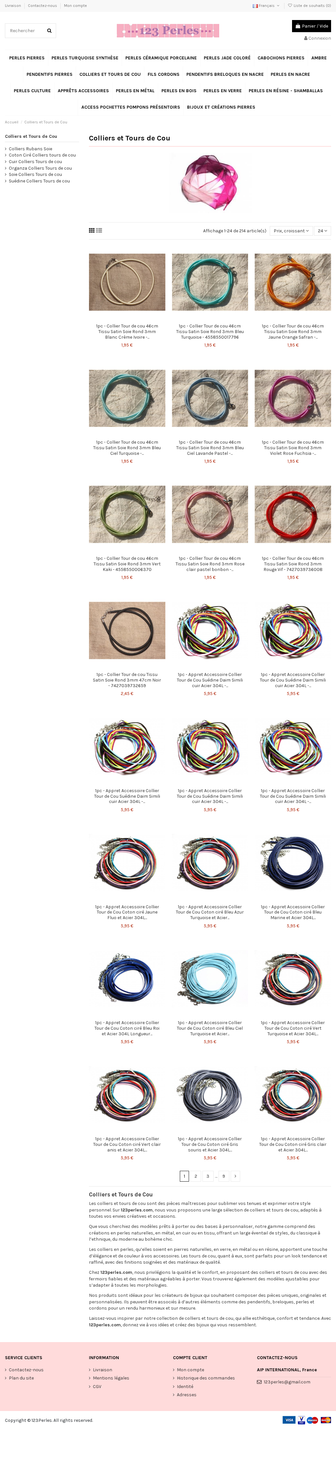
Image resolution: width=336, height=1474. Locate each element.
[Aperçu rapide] (131, 318)
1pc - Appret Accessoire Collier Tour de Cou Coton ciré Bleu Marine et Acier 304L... (293, 912)
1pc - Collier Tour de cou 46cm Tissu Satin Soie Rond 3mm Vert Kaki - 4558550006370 (127, 564)
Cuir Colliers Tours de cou (35, 161)
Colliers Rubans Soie (30, 149)
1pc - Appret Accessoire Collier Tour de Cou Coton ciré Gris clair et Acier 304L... (292, 1144)
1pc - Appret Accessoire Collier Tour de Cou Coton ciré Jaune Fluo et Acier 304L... (127, 912)
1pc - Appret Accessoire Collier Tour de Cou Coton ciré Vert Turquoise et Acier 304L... (293, 1028)
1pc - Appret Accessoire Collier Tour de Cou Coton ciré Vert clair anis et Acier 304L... (127, 1144)
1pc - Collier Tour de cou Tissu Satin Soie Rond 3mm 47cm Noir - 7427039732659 (127, 680)
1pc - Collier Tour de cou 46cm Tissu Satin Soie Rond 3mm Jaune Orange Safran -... (293, 331)
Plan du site (21, 1378)
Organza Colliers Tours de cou (40, 168)
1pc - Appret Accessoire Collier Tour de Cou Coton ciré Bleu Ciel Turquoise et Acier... (210, 1028)
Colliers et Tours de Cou (31, 136)
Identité (185, 1386)
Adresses (187, 1395)
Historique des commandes (206, 1378)
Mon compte (75, 5)
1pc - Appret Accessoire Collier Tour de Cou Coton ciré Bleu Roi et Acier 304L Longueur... (126, 1028)
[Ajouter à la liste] (122, 318)
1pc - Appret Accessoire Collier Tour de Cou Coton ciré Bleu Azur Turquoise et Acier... (210, 912)
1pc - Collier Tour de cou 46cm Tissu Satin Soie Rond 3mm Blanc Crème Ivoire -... (127, 331)
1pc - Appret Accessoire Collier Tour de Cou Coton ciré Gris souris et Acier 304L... (210, 1144)
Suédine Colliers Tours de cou (39, 181)
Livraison (13, 5)
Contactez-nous (43, 5)
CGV (97, 1386)
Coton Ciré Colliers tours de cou (42, 155)
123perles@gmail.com (287, 1382)
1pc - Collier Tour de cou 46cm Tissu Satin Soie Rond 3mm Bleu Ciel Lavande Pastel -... (210, 447)
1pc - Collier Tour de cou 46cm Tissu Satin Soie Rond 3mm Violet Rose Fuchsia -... (293, 447)
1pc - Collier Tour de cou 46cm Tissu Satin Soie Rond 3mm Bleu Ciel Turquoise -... (127, 447)
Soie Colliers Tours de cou (35, 174)
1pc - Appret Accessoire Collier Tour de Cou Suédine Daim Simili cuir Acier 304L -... (210, 680)
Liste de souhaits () (312, 5)
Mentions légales (111, 1378)
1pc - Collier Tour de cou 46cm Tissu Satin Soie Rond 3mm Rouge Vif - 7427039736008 (293, 564)
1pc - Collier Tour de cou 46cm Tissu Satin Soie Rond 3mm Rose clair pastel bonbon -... (210, 564)
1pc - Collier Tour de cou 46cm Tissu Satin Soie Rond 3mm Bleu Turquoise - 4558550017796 (210, 331)
